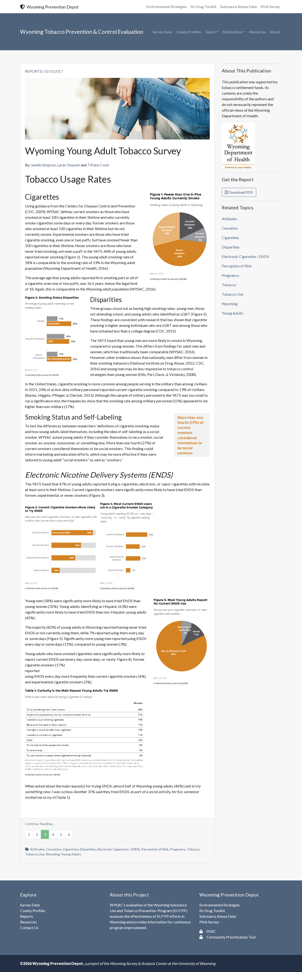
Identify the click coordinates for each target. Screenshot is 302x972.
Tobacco (193, 849)
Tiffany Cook (98, 165)
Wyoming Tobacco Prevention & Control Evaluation (81, 31)
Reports (33, 71)
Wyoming (53, 854)
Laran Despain (68, 165)
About (275, 31)
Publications (232, 31)
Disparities (88, 849)
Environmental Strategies (166, 6)
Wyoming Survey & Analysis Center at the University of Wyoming (162, 963)
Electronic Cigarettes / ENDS (118, 849)
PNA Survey (270, 6)
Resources (257, 31)
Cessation (53, 849)
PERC (211, 931)
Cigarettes (71, 849)
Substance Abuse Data (238, 6)
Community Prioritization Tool (231, 937)
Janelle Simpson (43, 165)
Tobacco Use (34, 854)
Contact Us (29, 927)
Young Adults (71, 854)
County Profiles (188, 31)
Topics (210, 31)
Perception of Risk (154, 849)
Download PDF (240, 192)
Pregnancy (177, 849)
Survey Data (162, 31)
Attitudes (37, 849)
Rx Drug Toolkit (203, 6)
